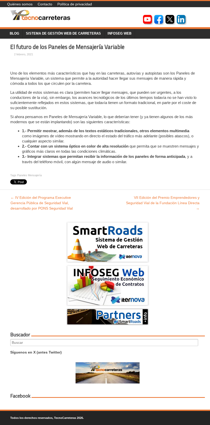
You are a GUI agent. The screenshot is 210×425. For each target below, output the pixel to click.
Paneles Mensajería (29, 175)
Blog (14, 33)
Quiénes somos (20, 4)
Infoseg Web (119, 33)
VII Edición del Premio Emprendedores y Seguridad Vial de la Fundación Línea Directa (163, 202)
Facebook (20, 396)
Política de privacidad (74, 4)
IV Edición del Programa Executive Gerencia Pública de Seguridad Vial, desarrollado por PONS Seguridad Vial (41, 202)
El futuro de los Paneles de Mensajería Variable (67, 47)
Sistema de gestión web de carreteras (63, 33)
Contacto (45, 4)
